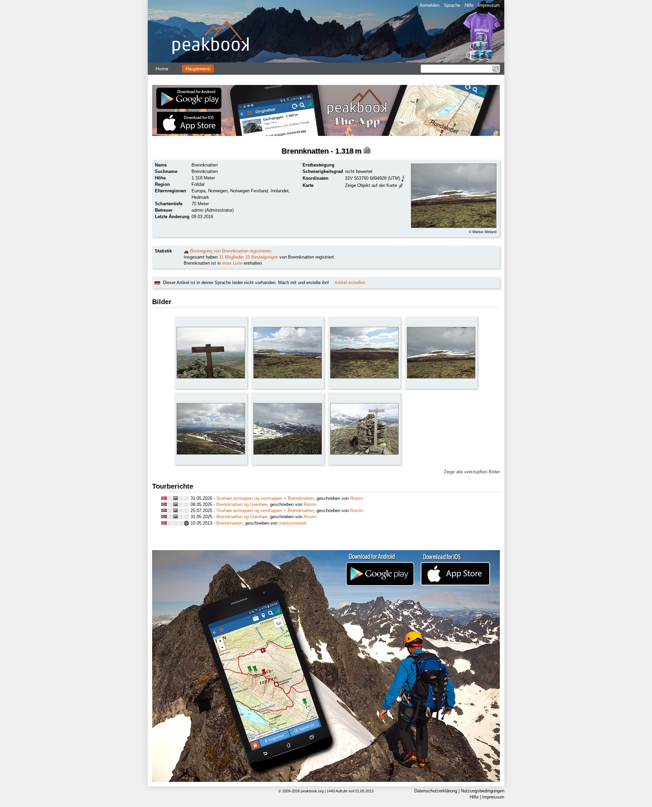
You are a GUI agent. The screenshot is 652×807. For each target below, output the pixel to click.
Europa (198, 190)
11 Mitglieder (231, 257)
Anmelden (429, 5)
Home (162, 68)
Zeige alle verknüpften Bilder (472, 471)
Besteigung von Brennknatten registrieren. (231, 250)
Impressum (489, 5)
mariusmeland (292, 523)
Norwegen (218, 190)
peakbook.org (312, 791)
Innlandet (280, 190)
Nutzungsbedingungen (482, 790)
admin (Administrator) (213, 210)
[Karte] (400, 185)
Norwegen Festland (249, 190)
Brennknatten (229, 523)
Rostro (356, 498)
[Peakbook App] (326, 110)
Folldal (198, 184)
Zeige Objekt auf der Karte (371, 185)
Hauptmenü (198, 68)
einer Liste (232, 263)
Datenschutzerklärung (435, 790)
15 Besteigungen (261, 257)
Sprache (452, 5)
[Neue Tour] (186, 250)
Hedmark (200, 197)
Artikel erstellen (349, 282)
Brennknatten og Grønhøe (241, 504)
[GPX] (403, 177)
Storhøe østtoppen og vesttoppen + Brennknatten (265, 498)
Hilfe (469, 5)
